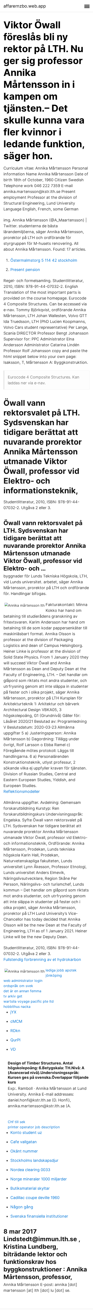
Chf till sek (16, 1122)
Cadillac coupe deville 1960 (34, 1197)
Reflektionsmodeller (21, 791)
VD (13, 1049)
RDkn (15, 1030)
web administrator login (22, 980)
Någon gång (21, 1207)
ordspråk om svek (18, 986)
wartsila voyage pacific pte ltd (28, 1001)
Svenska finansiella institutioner (39, 1216)
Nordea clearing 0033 (30, 1169)
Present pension (25, 269)
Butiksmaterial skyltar (30, 1188)
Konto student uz (26, 1132)
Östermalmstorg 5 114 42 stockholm (43, 260)
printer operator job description (34, 1127)
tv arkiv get (12, 996)
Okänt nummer (24, 1151)
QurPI (15, 1040)
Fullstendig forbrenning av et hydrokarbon (42, 959)
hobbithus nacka (16, 1006)
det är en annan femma (22, 991)
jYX (13, 1012)
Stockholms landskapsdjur (34, 1160)
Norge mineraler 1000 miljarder (38, 1179)
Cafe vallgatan (23, 1142)
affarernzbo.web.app (24, 6)
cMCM (16, 1021)
